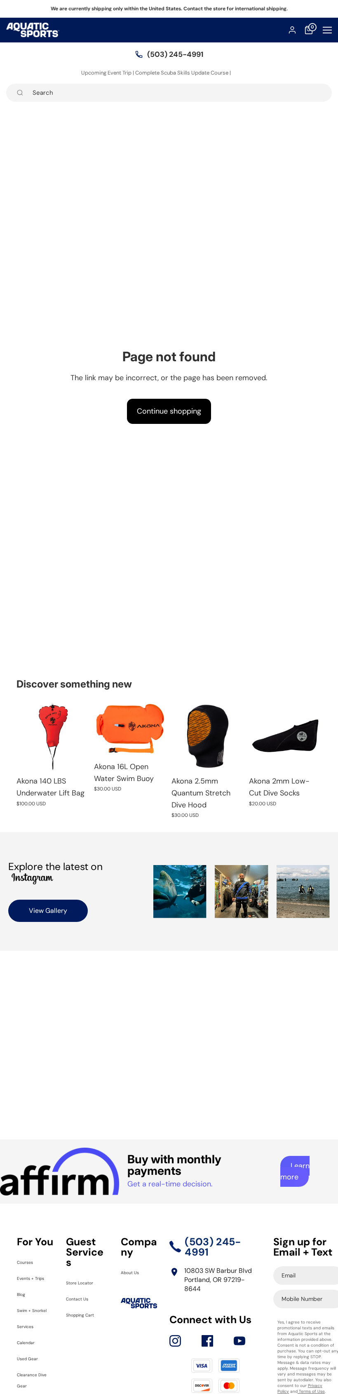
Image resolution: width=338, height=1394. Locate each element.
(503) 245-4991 (175, 54)
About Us (135, 1272)
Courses (29, 1261)
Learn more (295, 1171)
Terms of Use (311, 1391)
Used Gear (33, 1380)
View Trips (244, 72)
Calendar (31, 1364)
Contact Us (83, 1298)
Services (29, 1348)
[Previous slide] (103, 728)
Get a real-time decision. (170, 1184)
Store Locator (86, 1282)
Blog (23, 1304)
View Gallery (48, 910)
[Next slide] (157, 728)
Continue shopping (169, 411)
